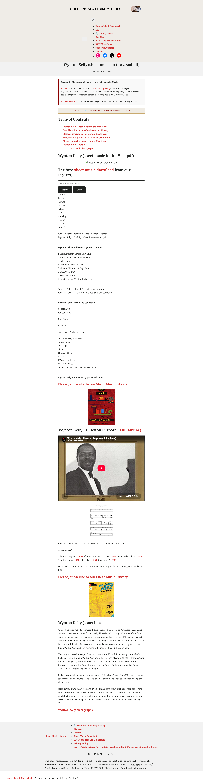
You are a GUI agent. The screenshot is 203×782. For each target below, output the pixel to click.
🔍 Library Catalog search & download (102, 110)
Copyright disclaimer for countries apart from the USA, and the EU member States (116, 747)
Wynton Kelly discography (80, 148)
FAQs (128, 110)
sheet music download (94, 169)
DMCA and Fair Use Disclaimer (89, 739)
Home (9, 778)
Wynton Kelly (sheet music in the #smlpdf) (85, 126)
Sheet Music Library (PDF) (95, 9)
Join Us (76, 110)
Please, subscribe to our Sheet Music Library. (93, 384)
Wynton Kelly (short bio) (75, 144)
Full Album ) (130, 430)
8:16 (77, 560)
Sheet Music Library (55, 736)
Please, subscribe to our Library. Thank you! (85, 134)
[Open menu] (84, 39)
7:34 (81, 556)
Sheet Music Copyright (85, 736)
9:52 (140, 556)
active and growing (101, 88)
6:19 (114, 556)
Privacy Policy (81, 743)
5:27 (114, 560)
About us (78, 729)
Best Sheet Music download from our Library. (86, 130)
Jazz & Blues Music (23, 778)
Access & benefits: (69, 101)
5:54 (95, 560)
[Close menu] (93, 20)
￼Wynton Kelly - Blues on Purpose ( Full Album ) (87, 137)
